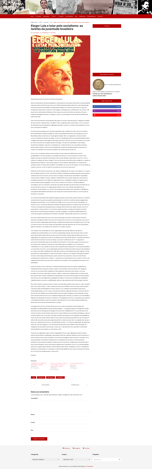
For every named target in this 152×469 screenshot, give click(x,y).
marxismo (41, 377)
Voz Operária (69, 16)
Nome (33, 414)
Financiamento (91, 16)
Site (32, 430)
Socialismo (60, 377)
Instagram (77, 448)
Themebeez (89, 466)
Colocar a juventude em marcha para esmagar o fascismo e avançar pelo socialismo (59, 364)
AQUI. (104, 96)
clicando (100, 96)
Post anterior (46, 385)
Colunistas (46, 16)
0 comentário (52, 32)
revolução (50, 377)
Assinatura (82, 16)
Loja (76, 16)
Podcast (61, 16)
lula (33, 377)
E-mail (33, 422)
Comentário (34, 398)
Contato (100, 16)
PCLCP (54, 16)
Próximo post (75, 385)
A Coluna (38, 16)
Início (32, 16)
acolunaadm (36, 32)
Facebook (67, 448)
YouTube (86, 448)
